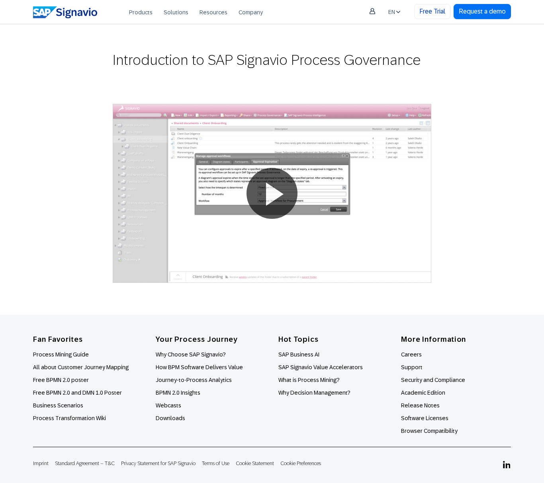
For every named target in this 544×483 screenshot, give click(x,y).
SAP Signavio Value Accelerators (320, 367)
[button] (272, 193)
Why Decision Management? (314, 393)
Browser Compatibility (429, 431)
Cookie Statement (255, 463)
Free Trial (432, 11)
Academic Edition (423, 393)
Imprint (41, 463)
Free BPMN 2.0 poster (61, 380)
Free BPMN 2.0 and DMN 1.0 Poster (77, 393)
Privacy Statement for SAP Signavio (158, 463)
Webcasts (168, 405)
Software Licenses (424, 418)
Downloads (170, 418)
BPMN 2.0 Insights (178, 393)
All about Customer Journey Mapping (81, 367)
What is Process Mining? (309, 380)
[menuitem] (141, 12)
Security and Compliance (433, 380)
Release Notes (420, 405)
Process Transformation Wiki (69, 418)
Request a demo (482, 11)
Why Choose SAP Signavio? (191, 354)
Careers (411, 354)
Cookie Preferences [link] (300, 463)
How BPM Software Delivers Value (199, 367)
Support (412, 367)
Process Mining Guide (61, 354)
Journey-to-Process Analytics (194, 380)
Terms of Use (215, 463)
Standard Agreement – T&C (85, 463)
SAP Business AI (298, 354)
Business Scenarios (58, 405)
